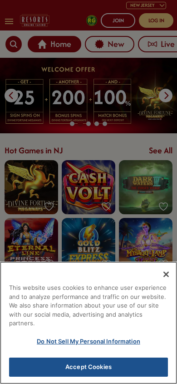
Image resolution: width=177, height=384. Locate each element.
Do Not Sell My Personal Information (88, 341)
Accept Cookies (88, 366)
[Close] (166, 274)
